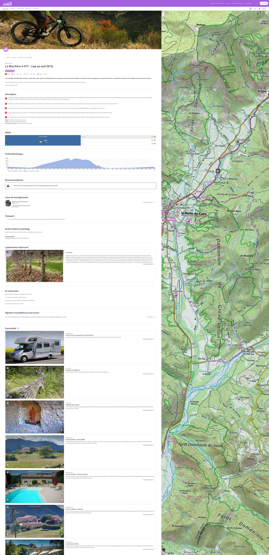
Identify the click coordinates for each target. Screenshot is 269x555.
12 (39, 466)
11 (38, 466)
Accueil (8, 57)
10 (36, 466)
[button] (163, 16)
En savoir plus (247, 3)
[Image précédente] (7, 382)
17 (45, 501)
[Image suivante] (61, 382)
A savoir (228, 3)
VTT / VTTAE (13, 57)
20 (48, 536)
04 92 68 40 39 (15, 207)
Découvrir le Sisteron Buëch (217, 3)
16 (45, 466)
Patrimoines (28, 8)
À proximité (35, 8)
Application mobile (237, 3)
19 (46, 536)
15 (43, 466)
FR (256, 3)
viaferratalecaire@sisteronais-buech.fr (21, 205)
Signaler (151, 317)
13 (41, 466)
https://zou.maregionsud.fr (58, 219)
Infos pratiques (20, 8)
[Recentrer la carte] (163, 20)
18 (46, 501)
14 (42, 466)
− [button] (163, 14)
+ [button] (163, 12)
